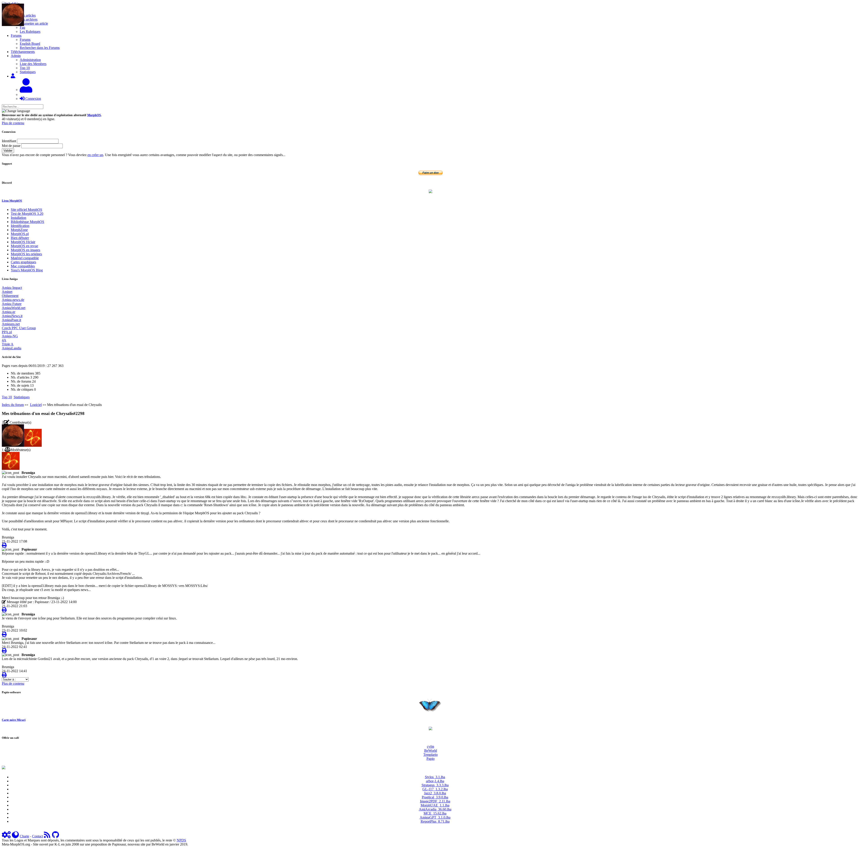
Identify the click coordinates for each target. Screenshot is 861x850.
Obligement (10, 296)
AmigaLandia (11, 348)
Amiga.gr (8, 312)
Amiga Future (12, 304)
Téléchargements (23, 52)
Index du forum (13, 405)
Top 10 (25, 68)
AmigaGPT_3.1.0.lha (435, 817)
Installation (18, 218)
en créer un (95, 155)
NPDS (181, 840)
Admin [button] (16, 56)
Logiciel (36, 405)
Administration (30, 60)
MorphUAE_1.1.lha (435, 805)
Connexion (32, 98)
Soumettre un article (34, 23)
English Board (30, 44)
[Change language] (16, 111)
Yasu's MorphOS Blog (27, 270)
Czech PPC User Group (19, 328)
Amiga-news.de (13, 300)
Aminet (7, 292)
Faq (22, 27)
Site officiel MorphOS (26, 209)
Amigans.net (11, 324)
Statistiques (28, 72)
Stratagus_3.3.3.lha (435, 785)
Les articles (28, 15)
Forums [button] (16, 35)
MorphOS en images (25, 250)
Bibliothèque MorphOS (27, 222)
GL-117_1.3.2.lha (435, 789)
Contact (37, 836)
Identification (20, 226)
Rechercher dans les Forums (40, 48)
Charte (24, 836)
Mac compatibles (23, 266)
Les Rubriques (30, 31)
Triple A (7, 344)
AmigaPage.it (11, 320)
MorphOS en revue (24, 246)
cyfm (430, 746)
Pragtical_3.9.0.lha (435, 797)
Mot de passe (11, 146)
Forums (25, 39)
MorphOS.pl (20, 234)
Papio (430, 759)
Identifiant (9, 141)
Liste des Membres (33, 64)
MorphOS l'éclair (23, 242)
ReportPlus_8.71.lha (435, 821)
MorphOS (94, 115)
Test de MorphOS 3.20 (27, 214)
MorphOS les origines (26, 254)
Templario (430, 754)
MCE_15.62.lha (435, 813)
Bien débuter (20, 238)
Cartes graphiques (23, 262)
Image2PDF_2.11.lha (435, 801)
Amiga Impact (12, 288)
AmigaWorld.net (13, 308)
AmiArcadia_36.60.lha (435, 809)
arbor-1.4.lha (435, 781)
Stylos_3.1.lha (435, 777)
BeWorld (430, 750)
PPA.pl (7, 332)
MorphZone (19, 230)
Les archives (28, 19)
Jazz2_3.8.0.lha (435, 793)
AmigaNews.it (12, 316)
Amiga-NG (10, 336)
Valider (8, 150)
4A (4, 340)
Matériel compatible (25, 258)
